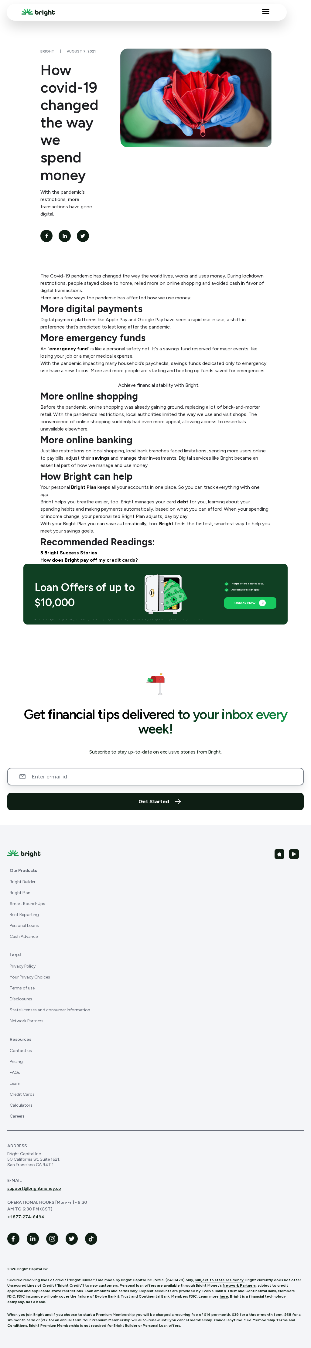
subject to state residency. (219, 1280)
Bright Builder (23, 881)
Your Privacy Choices (30, 977)
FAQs (15, 1072)
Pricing (16, 1061)
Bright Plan (83, 487)
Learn (15, 1083)
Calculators (21, 1105)
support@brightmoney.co (34, 1188)
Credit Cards (22, 1094)
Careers (17, 1116)
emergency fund (68, 349)
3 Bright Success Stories (68, 553)
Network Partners (26, 1020)
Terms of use (22, 988)
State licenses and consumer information (50, 1010)
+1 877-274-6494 (25, 1217)
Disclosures (21, 999)
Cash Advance (24, 936)
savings (100, 458)
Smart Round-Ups (27, 903)
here (224, 1296)
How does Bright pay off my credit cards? (89, 560)
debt (182, 502)
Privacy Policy (23, 966)
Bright (166, 523)
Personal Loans (24, 925)
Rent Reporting (24, 914)
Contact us (21, 1050)
